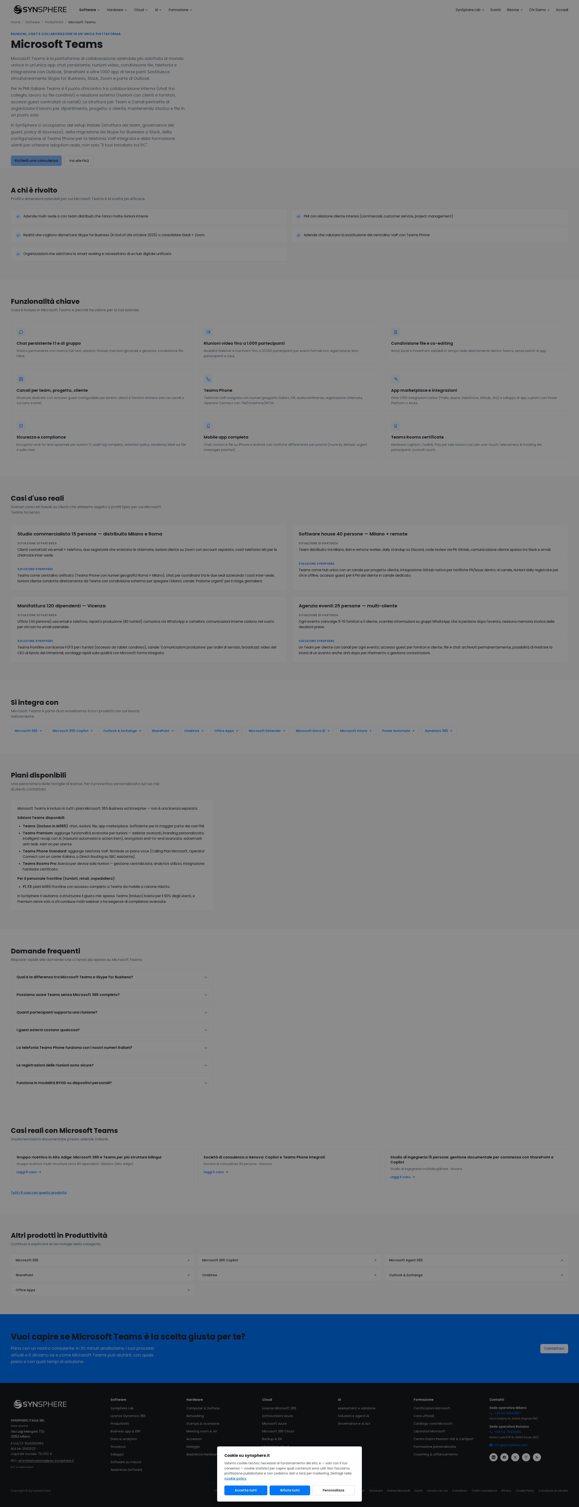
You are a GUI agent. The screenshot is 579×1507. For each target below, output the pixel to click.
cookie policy (235, 1478)
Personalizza (333, 1490)
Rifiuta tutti (290, 1490)
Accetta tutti (246, 1490)
